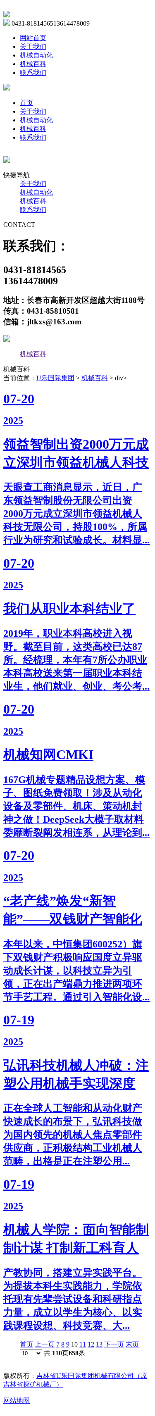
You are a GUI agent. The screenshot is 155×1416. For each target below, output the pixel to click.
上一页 (45, 1344)
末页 (132, 1344)
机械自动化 (36, 55)
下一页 (114, 1344)
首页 (26, 102)
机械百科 (33, 63)
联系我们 (33, 72)
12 (91, 1344)
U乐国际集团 (55, 377)
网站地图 (16, 1400)
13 (99, 1344)
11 (82, 1344)
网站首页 (33, 37)
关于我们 (33, 46)
